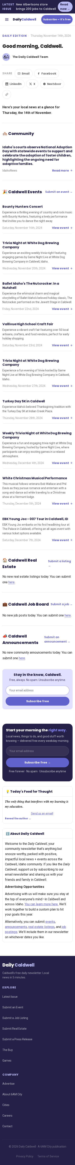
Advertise (8, 1083)
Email (26, 74)
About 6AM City (12, 1094)
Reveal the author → (18, 818)
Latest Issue (10, 996)
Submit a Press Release (17, 1039)
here (11, 582)
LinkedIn (16, 84)
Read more (60, 171)
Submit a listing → (59, 563)
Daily (24, 19)
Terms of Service (48, 1156)
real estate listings (41, 927)
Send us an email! (42, 813)
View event (60, 228)
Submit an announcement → (57, 639)
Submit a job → (62, 604)
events (50, 922)
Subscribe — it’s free (57, 19)
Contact (7, 1126)
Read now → (65, 6)
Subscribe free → (37, 762)
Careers (7, 1115)
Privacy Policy (24, 1156)
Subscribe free (37, 701)
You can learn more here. (41, 904)
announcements (16, 927)
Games (6, 1060)
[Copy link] (6, 94)
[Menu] (6, 19)
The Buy (7, 1050)
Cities (5, 1105)
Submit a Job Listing (15, 1018)
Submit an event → (59, 192)
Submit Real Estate (14, 1028)
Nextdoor (54, 84)
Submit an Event (12, 1007)
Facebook (48, 74)
